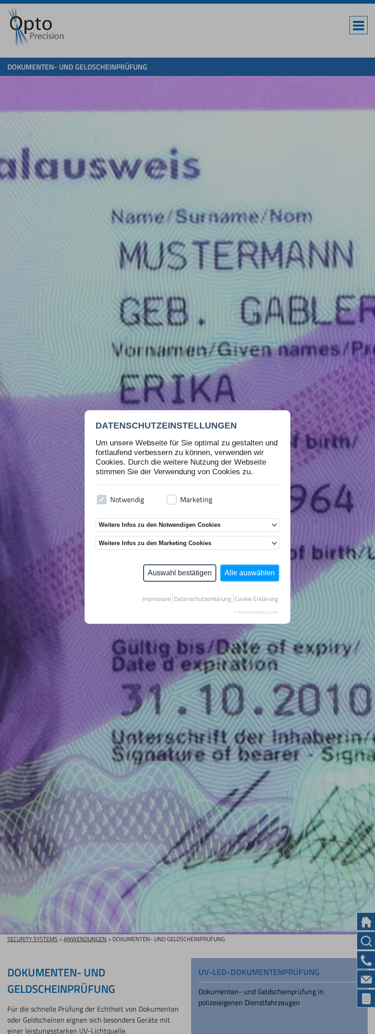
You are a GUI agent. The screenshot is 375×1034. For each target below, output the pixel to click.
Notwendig (127, 499)
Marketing (196, 499)
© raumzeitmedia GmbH (256, 612)
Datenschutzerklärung (202, 598)
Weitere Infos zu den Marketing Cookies (155, 543)
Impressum (156, 598)
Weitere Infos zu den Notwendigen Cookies (159, 524)
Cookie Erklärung (256, 598)
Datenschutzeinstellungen (166, 425)
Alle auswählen (250, 573)
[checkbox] (102, 499)
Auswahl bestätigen (180, 573)
